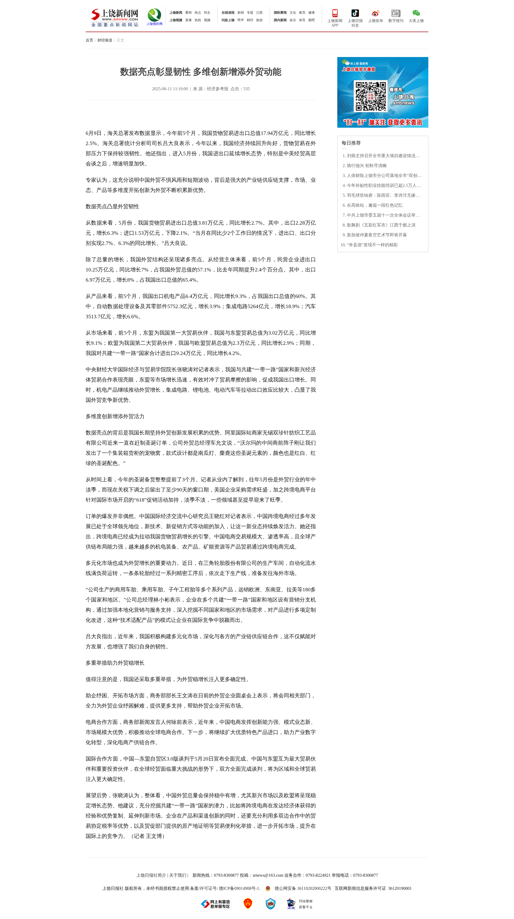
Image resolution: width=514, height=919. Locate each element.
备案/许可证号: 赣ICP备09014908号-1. (225, 888)
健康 (311, 12)
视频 (207, 20)
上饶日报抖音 (355, 23)
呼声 (240, 20)
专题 (250, 12)
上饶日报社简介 (151, 875)
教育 (302, 12)
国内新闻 (280, 20)
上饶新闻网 (115, 17)
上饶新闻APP (334, 23)
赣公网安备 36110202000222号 (303, 888)
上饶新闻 (175, 12)
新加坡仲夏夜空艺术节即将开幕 (377, 235)
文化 (293, 12)
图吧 (311, 20)
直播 (188, 20)
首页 (89, 40)
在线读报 (228, 12)
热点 (198, 12)
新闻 (240, 12)
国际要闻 (280, 12)
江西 (259, 12)
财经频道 (104, 40)
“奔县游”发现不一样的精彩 (372, 245)
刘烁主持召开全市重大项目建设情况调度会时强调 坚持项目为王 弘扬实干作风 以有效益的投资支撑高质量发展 (384, 156)
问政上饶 (228, 20)
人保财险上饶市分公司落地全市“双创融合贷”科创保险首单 (384, 176)
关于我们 (177, 875)
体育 (302, 20)
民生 (207, 12)
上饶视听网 (154, 24)
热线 (198, 20)
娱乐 (293, 20)
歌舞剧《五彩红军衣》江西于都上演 (381, 225)
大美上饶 (416, 21)
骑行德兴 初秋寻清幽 (367, 165)
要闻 (188, 12)
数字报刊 (395, 21)
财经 (250, 20)
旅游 (259, 20)
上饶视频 (175, 20)
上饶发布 (375, 21)
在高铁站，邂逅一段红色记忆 (375, 205)
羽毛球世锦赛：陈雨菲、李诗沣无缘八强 (383, 195)
